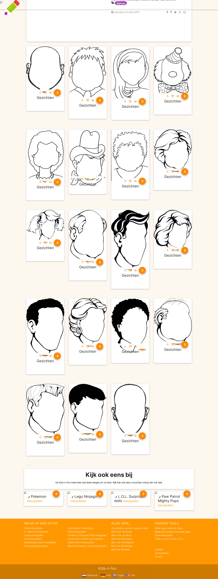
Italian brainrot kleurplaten (81, 542)
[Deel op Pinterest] (171, 12)
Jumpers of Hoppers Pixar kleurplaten (87, 535)
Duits (108, 575)
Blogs (82, 4)
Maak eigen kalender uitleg (168, 528)
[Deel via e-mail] (184, 12)
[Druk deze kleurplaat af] (50, 92)
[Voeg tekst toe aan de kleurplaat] (40, 92)
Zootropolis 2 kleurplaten (81, 528)
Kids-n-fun (44, 4)
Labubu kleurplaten (33, 535)
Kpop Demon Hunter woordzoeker (85, 538)
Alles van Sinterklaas (121, 545)
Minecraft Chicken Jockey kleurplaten (87, 545)
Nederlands (92, 575)
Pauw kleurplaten (33, 538)
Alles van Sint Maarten (122, 542)
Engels (120, 575)
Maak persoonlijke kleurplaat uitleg (173, 531)
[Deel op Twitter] (175, 12)
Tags (169, 4)
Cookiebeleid (161, 553)
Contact (159, 549)
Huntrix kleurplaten (77, 531)
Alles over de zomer (121, 531)
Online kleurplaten (164, 535)
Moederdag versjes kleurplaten (40, 542)
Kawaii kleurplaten (33, 528)
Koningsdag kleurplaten (36, 545)
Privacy (159, 556)
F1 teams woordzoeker (36, 531)
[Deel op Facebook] (167, 12)
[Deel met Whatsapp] (180, 12)
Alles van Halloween (121, 538)
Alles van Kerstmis (120, 549)
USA (132, 575)
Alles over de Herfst (121, 535)
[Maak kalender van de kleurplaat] (45, 92)
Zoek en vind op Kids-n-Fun (169, 538)
